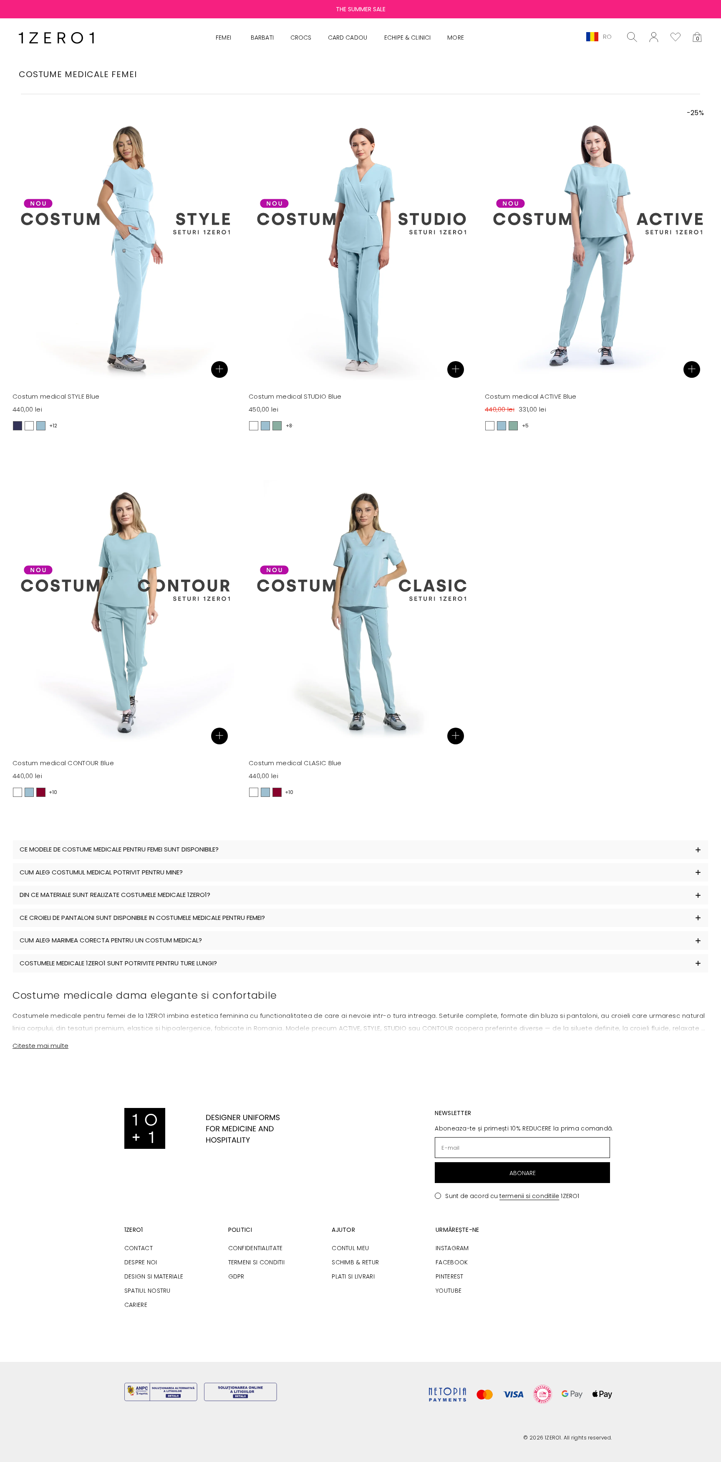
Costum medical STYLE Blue (56, 396)
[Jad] (277, 426)
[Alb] (29, 426)
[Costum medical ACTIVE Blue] (596, 246)
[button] (697, 37)
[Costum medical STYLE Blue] (124, 246)
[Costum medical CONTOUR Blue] (124, 613)
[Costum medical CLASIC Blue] (360, 613)
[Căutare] (632, 37)
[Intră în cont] (654, 37)
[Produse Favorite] (676, 37)
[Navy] (18, 426)
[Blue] (41, 426)
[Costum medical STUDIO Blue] (360, 246)
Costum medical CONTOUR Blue (63, 763)
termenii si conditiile (529, 1196)
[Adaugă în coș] (219, 369)
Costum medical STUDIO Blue (295, 396)
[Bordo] (41, 792)
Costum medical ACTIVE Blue (531, 396)
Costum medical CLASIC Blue (295, 763)
